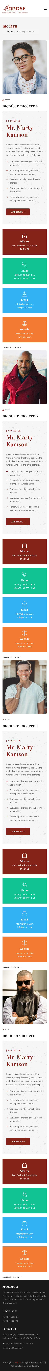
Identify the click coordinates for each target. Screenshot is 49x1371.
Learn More (17, 212)
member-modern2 (20, 725)
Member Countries (11, 1317)
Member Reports (10, 1321)
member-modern (19, 1035)
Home (10, 31)
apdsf (7, 100)
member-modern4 (20, 106)
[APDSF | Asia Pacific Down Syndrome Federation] (15, 8)
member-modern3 (20, 416)
